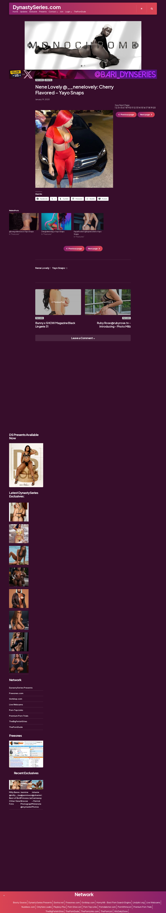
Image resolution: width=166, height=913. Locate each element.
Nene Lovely (43, 268)
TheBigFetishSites (18, 721)
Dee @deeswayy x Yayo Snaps (52, 231)
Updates (48, 80)
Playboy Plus (59, 906)
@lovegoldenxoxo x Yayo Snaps (21, 231)
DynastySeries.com (37, 7)
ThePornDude (16, 727)
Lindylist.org (138, 902)
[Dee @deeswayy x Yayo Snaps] (56, 221)
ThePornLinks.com (90, 911)
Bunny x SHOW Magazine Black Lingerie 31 (55, 324)
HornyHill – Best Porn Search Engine (113, 902)
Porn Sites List (74, 906)
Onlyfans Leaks (44, 906)
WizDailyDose (121, 911)
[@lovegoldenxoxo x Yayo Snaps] (24, 221)
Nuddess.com (28, 906)
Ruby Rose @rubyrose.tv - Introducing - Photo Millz (114, 324)
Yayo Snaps (59, 268)
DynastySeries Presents (21, 687)
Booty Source (20, 902)
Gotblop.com (15, 699)
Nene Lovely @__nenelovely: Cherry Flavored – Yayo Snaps (74, 89)
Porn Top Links (16, 710)
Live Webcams (16, 704)
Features (39, 80)
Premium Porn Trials (18, 716)
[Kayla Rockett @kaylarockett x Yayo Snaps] (88, 221)
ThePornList (106, 911)
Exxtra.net (59, 902)
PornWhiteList (125, 906)
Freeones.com (16, 693)
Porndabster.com (107, 906)
